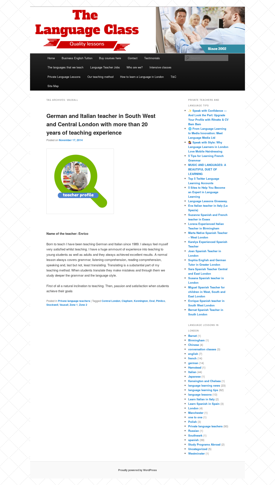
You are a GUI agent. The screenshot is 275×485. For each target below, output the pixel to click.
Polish (192, 422)
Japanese (194, 376)
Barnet (192, 336)
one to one (195, 417)
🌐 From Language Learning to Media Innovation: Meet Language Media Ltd (207, 133)
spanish (193, 440)
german (193, 363)
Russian (193, 431)
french (192, 358)
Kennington (141, 301)
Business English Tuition (77, 58)
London (193, 408)
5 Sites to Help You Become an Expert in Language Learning (206, 192)
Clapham (127, 301)
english (193, 354)
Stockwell (52, 305)
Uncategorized (197, 449)
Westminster (196, 453)
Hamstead (194, 367)
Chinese (193, 345)
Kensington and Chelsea (204, 381)
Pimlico (160, 301)
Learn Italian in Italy (201, 399)
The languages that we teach (65, 67)
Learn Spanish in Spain (204, 404)
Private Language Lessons (64, 77)
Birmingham (196, 340)
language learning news (204, 385)
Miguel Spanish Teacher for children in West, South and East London (206, 291)
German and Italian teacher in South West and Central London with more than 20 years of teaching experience (101, 124)
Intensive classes (160, 67)
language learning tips (203, 390)
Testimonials (152, 58)
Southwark (195, 435)
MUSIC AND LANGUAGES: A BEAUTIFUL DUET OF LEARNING (207, 169)
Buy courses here (110, 58)
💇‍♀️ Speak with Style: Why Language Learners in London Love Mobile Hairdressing (208, 146)
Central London (111, 301)
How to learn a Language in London (142, 77)
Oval (152, 301)
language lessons (200, 394)
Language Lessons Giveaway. (208, 201)
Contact (133, 58)
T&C (173, 77)
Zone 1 (74, 305)
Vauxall (64, 305)
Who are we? (135, 67)
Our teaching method (100, 77)
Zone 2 (83, 305)
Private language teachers (74, 301)
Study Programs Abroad (204, 444)
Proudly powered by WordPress (137, 470)
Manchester (195, 413)
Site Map (53, 86)
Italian (192, 372)
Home (51, 58)
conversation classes (202, 349)
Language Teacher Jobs (105, 67)
